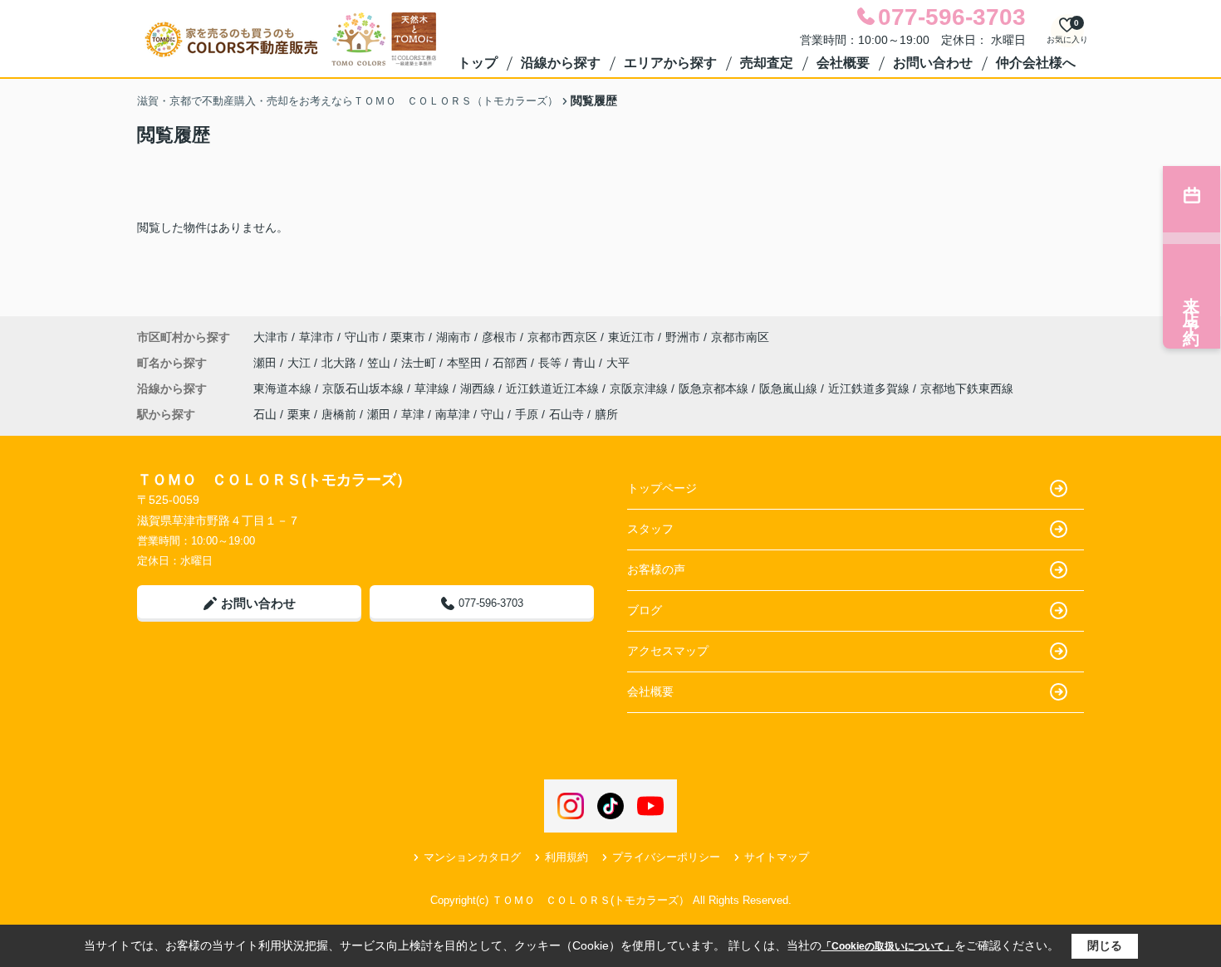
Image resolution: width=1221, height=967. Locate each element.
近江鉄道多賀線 (870, 388)
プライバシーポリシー (666, 857)
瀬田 (266, 362)
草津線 (433, 388)
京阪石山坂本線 (364, 388)
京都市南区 (740, 337)
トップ (478, 63)
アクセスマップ (668, 650)
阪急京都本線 (715, 388)
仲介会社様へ (1036, 63)
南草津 (452, 414)
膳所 (606, 414)
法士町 (420, 362)
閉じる (1104, 945)
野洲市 (682, 337)
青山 (585, 362)
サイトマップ (776, 857)
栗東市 (407, 337)
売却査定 (766, 63)
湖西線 (479, 388)
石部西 (512, 362)
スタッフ (650, 528)
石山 (265, 414)
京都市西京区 (562, 337)
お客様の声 (656, 569)
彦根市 (499, 337)
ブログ (644, 610)
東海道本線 (284, 388)
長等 (551, 362)
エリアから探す (670, 63)
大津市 (270, 337)
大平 (618, 362)
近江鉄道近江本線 (554, 388)
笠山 (380, 362)
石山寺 (566, 414)
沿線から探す (561, 63)
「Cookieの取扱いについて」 (887, 946)
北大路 (340, 362)
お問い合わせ (933, 63)
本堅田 (466, 362)
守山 (492, 414)
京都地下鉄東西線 (966, 388)
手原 (526, 414)
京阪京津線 (640, 388)
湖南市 (453, 337)
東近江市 (631, 337)
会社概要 (843, 63)
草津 (412, 414)
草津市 (316, 337)
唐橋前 (338, 414)
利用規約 (566, 857)
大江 (300, 362)
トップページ (662, 488)
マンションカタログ (472, 857)
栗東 (299, 414)
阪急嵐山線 (790, 388)
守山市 (362, 337)
